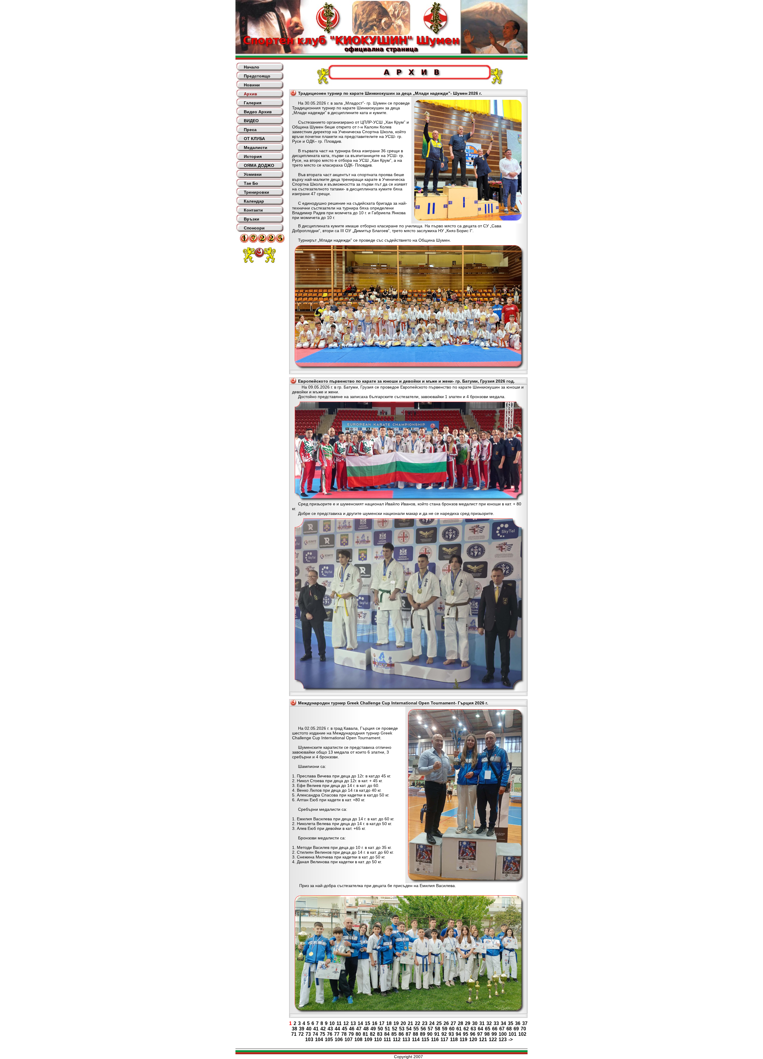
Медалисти (255, 147)
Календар (254, 201)
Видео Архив (258, 111)
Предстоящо (257, 76)
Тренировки (256, 192)
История (253, 156)
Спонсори (254, 228)
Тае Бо (251, 183)
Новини (252, 85)
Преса (250, 129)
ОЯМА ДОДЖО (259, 165)
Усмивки (253, 174)
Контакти (253, 210)
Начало (251, 67)
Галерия (252, 102)
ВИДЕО (251, 120)
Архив (250, 93)
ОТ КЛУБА (254, 138)
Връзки (251, 219)
